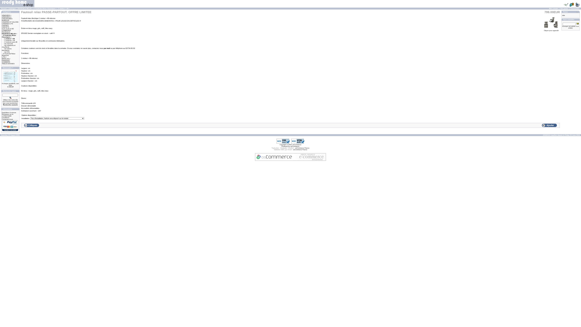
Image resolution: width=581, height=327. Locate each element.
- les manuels (8, 44)
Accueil (4, 8)
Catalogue (12, 8)
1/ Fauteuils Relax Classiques (44, 8)
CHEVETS (5, 27)
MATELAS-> (6, 58)
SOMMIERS (6, 62)
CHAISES (5, 25)
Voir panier (564, 8)
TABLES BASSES (8, 63)
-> (9, 34)
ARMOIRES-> (6, 15)
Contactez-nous (7, 119)
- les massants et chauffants (8, 46)
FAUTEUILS (6, 32)
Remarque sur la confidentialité (7, 115)
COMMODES (6, 30)
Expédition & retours (9, 112)
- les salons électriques (6, 49)
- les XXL (7, 52)
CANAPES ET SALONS (10, 22)
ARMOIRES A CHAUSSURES (7, 18)
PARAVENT (6, 60)
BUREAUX (5, 20)
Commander (575, 8)
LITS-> (4, 57)
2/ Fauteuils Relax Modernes (8, 54)
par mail (107, 48)
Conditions (5, 117)
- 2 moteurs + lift (9, 40)
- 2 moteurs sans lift (10, 42)
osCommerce (296, 144)
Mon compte (553, 8)
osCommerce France (302, 148)
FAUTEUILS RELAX (25, 8)
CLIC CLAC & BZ (8, 29)
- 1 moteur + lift (62, 8)
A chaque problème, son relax (10, 84)
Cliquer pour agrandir (551, 30)
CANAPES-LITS (7, 24)
